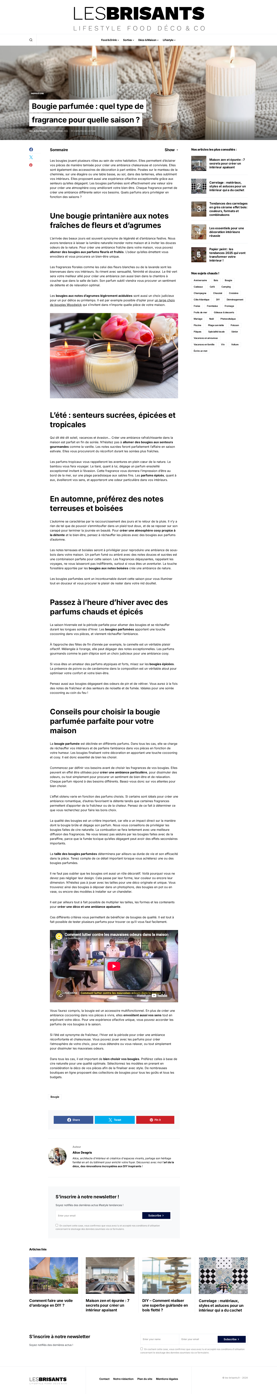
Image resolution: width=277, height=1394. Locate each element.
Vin (222, 344)
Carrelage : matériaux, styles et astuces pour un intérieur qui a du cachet (227, 186)
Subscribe (154, 1215)
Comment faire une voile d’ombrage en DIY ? (51, 1303)
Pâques (197, 331)
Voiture (235, 344)
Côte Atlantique (201, 299)
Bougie (55, 1096)
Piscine (197, 325)
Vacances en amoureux (206, 338)
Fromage (229, 306)
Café (212, 286)
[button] (31, 40)
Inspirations (37, 93)
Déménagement (235, 299)
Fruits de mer (200, 312)
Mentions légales (167, 1378)
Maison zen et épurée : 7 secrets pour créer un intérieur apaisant (227, 163)
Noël (211, 318)
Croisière (233, 293)
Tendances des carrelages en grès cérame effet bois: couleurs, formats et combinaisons (228, 209)
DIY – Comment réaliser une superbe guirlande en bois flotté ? (165, 1305)
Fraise (197, 306)
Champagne (200, 293)
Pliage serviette (216, 325)
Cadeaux (198, 286)
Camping (226, 286)
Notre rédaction (123, 1378)
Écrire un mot (200, 350)
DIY (218, 299)
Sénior (234, 331)
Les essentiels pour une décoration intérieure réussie (226, 232)
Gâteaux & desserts (224, 312)
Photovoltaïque (228, 318)
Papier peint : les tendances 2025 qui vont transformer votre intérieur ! (227, 254)
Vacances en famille (204, 344)
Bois (216, 280)
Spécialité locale (216, 331)
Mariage (198, 318)
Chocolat (217, 293)
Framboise (212, 306)
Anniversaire (200, 280)
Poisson (235, 325)
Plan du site (144, 1378)
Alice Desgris (82, 1152)
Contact (104, 1378)
